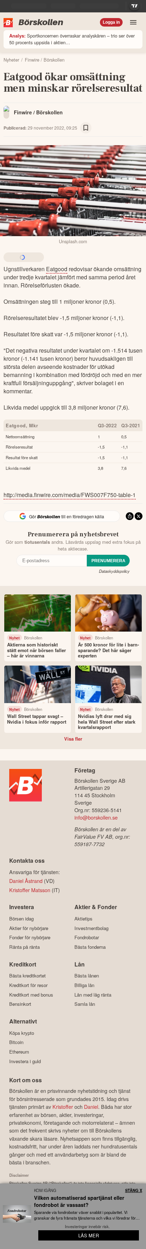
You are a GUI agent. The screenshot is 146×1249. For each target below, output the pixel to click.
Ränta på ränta (24, 946)
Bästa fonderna (90, 946)
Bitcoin (16, 1042)
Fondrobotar (86, 937)
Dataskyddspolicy (114, 571)
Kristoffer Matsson (29, 890)
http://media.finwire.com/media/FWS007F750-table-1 (70, 495)
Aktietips (83, 918)
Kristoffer (62, 1106)
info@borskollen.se (96, 817)
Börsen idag (21, 918)
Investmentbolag (91, 928)
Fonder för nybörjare (29, 937)
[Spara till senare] (85, 127)
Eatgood (56, 269)
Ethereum (19, 1051)
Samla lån (84, 1004)
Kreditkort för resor (28, 985)
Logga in (111, 22)
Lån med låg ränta (92, 994)
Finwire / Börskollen (38, 112)
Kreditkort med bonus (31, 994)
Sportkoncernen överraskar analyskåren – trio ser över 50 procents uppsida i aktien (72, 39)
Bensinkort (20, 1004)
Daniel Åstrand (26, 880)
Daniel (91, 1106)
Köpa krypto (21, 1033)
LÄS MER (88, 1235)
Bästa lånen (86, 976)
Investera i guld (25, 1061)
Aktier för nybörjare (28, 928)
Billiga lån (84, 985)
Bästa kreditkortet (27, 976)
